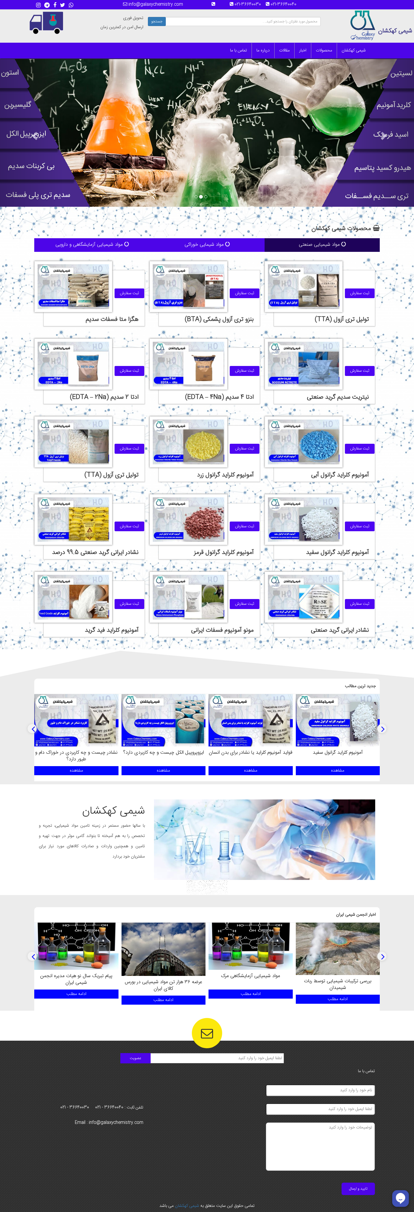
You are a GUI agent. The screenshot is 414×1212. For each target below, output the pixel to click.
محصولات (324, 50)
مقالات (284, 50)
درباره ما (263, 50)
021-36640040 (285, 5)
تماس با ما (238, 50)
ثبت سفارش (359, 293)
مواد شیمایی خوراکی (205, 245)
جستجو (156, 21)
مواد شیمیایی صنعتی (320, 245)
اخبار (302, 50)
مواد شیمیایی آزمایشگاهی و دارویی (89, 245)
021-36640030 (249, 5)
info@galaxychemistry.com (155, 5)
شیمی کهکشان (354, 50)
